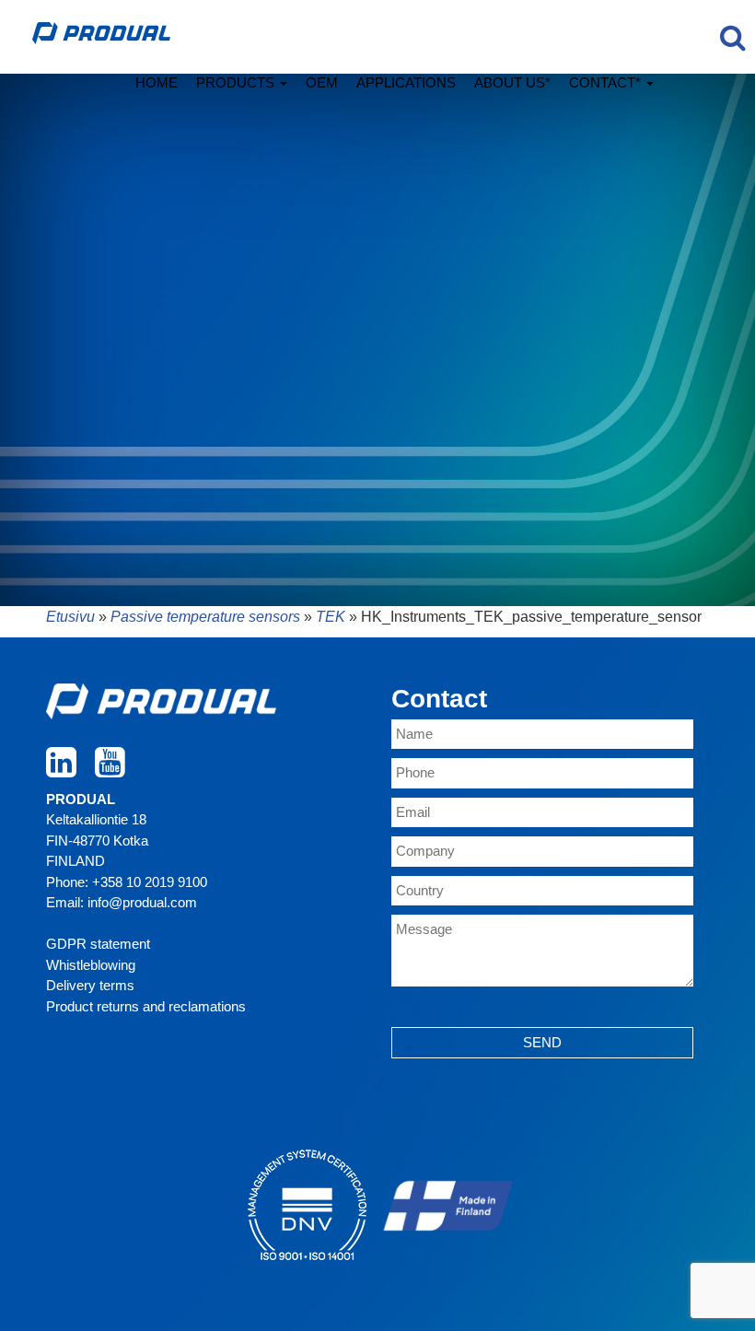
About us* (512, 82)
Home (156, 82)
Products (237, 82)
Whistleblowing (90, 965)
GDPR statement (98, 944)
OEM (322, 82)
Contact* (607, 82)
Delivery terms (90, 985)
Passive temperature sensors (205, 617)
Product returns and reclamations (146, 1006)
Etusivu (70, 617)
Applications (406, 82)
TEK (330, 617)
